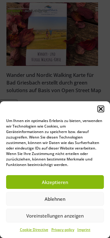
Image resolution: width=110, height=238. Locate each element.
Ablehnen (55, 199)
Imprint (83, 229)
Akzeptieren (55, 182)
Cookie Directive (34, 229)
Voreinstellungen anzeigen (55, 216)
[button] (101, 109)
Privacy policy (62, 229)
